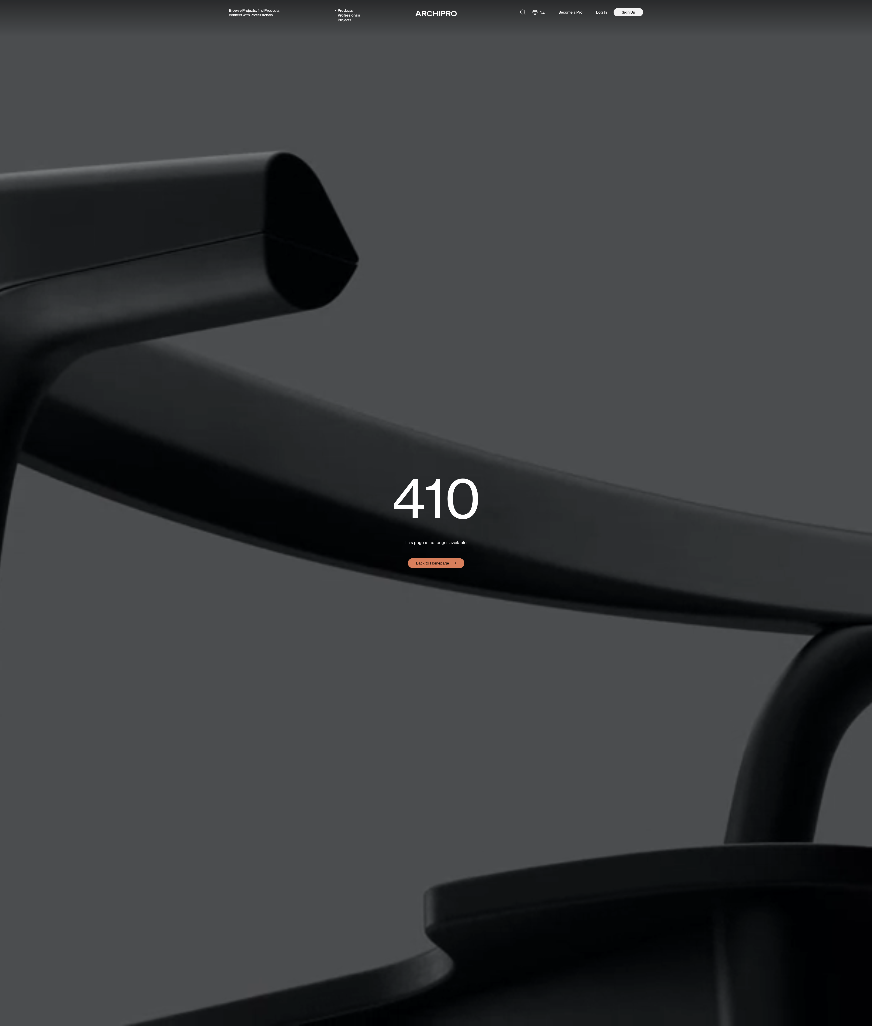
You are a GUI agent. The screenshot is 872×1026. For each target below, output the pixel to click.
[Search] (522, 12)
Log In (601, 12)
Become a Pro (570, 12)
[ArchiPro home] (436, 13)
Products (271, 10)
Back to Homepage (432, 563)
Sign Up (628, 12)
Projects (249, 10)
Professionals (261, 15)
